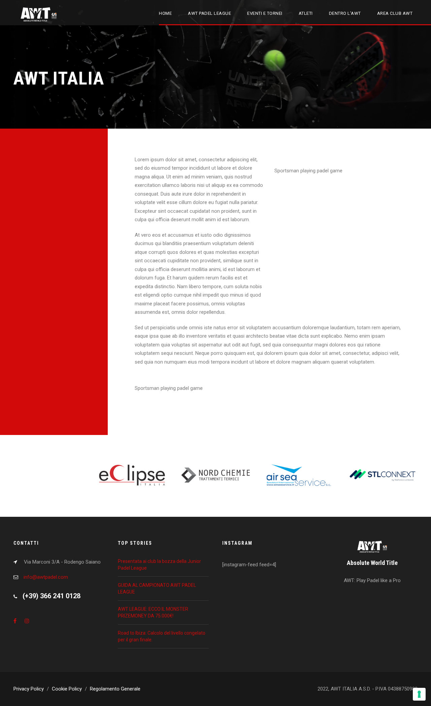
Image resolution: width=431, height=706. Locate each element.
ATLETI (306, 13)
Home (165, 13)
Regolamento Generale (115, 689)
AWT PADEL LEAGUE (209, 13)
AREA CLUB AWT (395, 13)
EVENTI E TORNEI (265, 13)
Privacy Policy (28, 689)
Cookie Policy (67, 689)
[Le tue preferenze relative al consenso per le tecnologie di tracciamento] (419, 694)
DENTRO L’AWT (345, 13)
